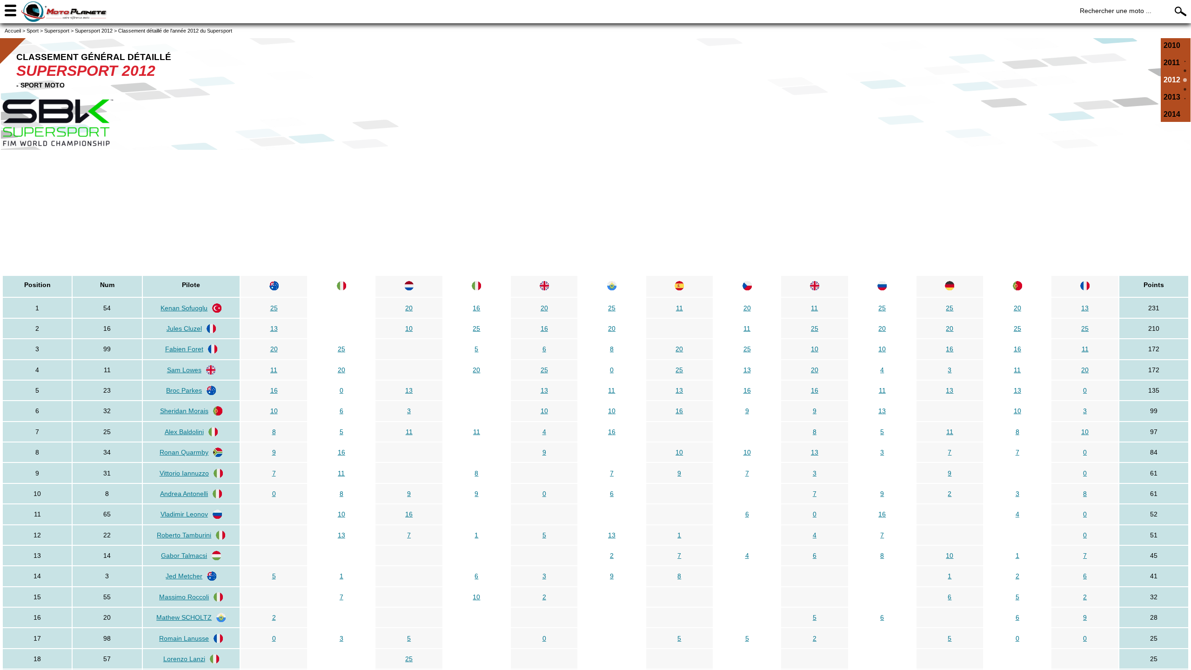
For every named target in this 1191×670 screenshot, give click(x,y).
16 (476, 308)
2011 (1172, 63)
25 (274, 308)
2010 (1172, 45)
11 (679, 308)
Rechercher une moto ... (1115, 10)
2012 (1172, 80)
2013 (1172, 97)
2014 (1172, 114)
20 (409, 308)
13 (1085, 308)
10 (409, 328)
